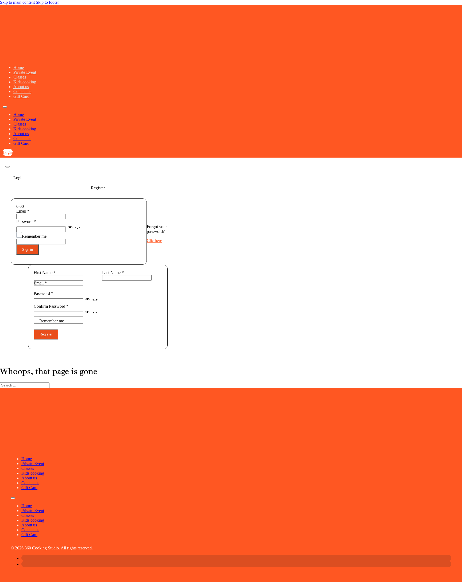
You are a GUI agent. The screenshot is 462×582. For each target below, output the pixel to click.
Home (18, 67)
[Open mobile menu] (5, 107)
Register (46, 334)
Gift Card (21, 96)
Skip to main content (17, 2)
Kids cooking (24, 82)
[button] (74, 229)
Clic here (154, 240)
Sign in (27, 250)
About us (21, 86)
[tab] (97, 178)
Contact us (22, 91)
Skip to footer (47, 2)
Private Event (24, 72)
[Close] (7, 166)
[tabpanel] (98, 231)
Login (8, 152)
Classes (19, 77)
